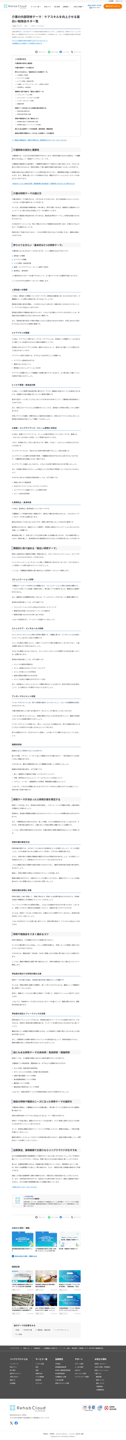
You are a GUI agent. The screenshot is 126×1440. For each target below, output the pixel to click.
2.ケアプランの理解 (23, 78)
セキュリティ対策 (80, 1373)
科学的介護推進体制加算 (62, 1370)
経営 (17, 1330)
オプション (39, 1383)
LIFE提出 (57, 1364)
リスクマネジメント (62, 1330)
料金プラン (47, 6)
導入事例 (57, 6)
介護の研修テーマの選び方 (24, 67)
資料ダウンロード (15, 1373)
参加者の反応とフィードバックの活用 (29, 125)
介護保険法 (36, 1348)
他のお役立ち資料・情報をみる (26, 1256)
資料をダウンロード (113, 6)
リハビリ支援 (40, 1364)
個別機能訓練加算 (60, 1367)
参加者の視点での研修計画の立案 (27, 122)
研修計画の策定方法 (23, 111)
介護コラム (26, 1348)
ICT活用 (19, 1334)
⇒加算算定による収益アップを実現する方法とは (27, 43)
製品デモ (12, 1380)
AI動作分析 (39, 1373)
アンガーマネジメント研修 (25, 101)
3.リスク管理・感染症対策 (25, 81)
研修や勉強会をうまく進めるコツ (27, 118)
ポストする (77, 52)
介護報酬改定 (100, 1390)
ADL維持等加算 (60, 1373)
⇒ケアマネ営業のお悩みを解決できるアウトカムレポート (30, 41)
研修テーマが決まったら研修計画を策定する (30, 108)
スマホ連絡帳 (40, 1377)
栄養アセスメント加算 (62, 1383)
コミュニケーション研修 (24, 95)
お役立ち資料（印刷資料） (103, 1367)
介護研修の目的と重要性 (23, 63)
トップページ (14, 1364)
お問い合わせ (14, 1377)
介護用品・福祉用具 (43, 1330)
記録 (37, 1370)
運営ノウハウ (17, 26)
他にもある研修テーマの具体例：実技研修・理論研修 (34, 129)
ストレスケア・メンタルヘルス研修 (28, 98)
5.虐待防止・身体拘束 (24, 87)
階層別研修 (20, 104)
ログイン (118, 1)
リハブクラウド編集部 (32, 1198)
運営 (25, 26)
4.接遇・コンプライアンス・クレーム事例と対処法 (33, 84)
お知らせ (77, 1370)
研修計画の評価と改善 (24, 114)
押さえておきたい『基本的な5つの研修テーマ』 (32, 72)
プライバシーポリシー (62, 1433)
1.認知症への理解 (22, 75)
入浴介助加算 (59, 1380)
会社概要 (111, 1)
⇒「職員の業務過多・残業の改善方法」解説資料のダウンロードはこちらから (39, 140)
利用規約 (52, 1433)
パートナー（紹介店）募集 (76, 1433)
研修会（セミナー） (101, 1364)
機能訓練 (98, 1377)
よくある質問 (79, 1367)
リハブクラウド (14, 1348)
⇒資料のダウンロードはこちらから (24, 1187)
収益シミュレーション (101, 1370)
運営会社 (45, 1433)
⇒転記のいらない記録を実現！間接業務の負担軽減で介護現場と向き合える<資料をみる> (43, 183)
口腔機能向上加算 (60, 1377)
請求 (37, 1367)
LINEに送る (54, 52)
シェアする (66, 52)
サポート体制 (79, 1364)
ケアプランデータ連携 (82, 1377)
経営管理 (38, 1380)
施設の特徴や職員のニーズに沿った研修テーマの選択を (34, 133)
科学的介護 (28, 1330)
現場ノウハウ (100, 1380)
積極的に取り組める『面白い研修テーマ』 (30, 91)
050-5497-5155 (94, 5)
